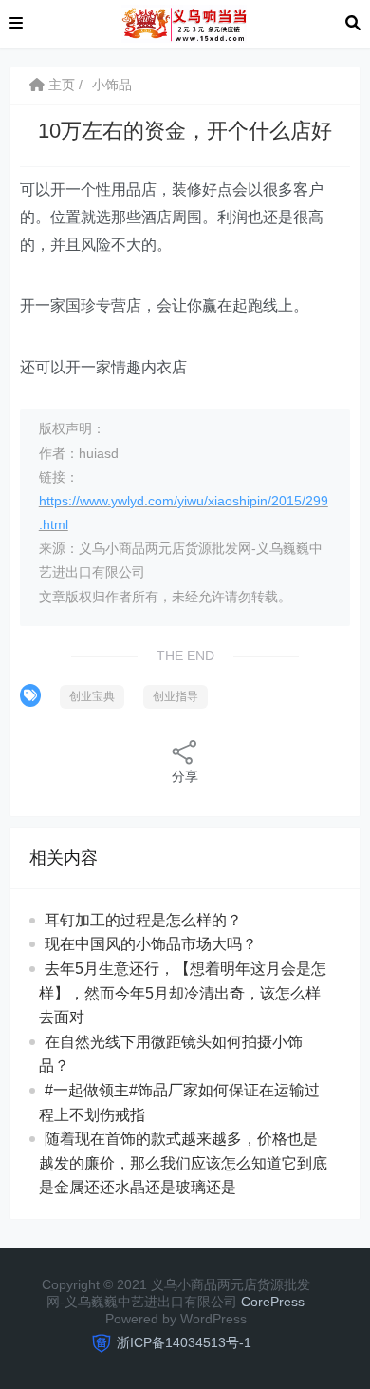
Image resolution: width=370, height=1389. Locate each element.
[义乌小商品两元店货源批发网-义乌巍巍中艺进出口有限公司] (183, 22)
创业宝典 (92, 696)
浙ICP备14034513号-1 (184, 1342)
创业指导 (175, 696)
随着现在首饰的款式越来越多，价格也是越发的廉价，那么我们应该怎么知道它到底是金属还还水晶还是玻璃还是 (183, 1163)
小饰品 (112, 84)
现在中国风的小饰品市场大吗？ (151, 944)
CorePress (273, 1301)
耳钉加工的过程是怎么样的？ (143, 920)
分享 (185, 776)
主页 (60, 84)
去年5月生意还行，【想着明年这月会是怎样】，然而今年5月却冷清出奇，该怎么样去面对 (182, 993)
